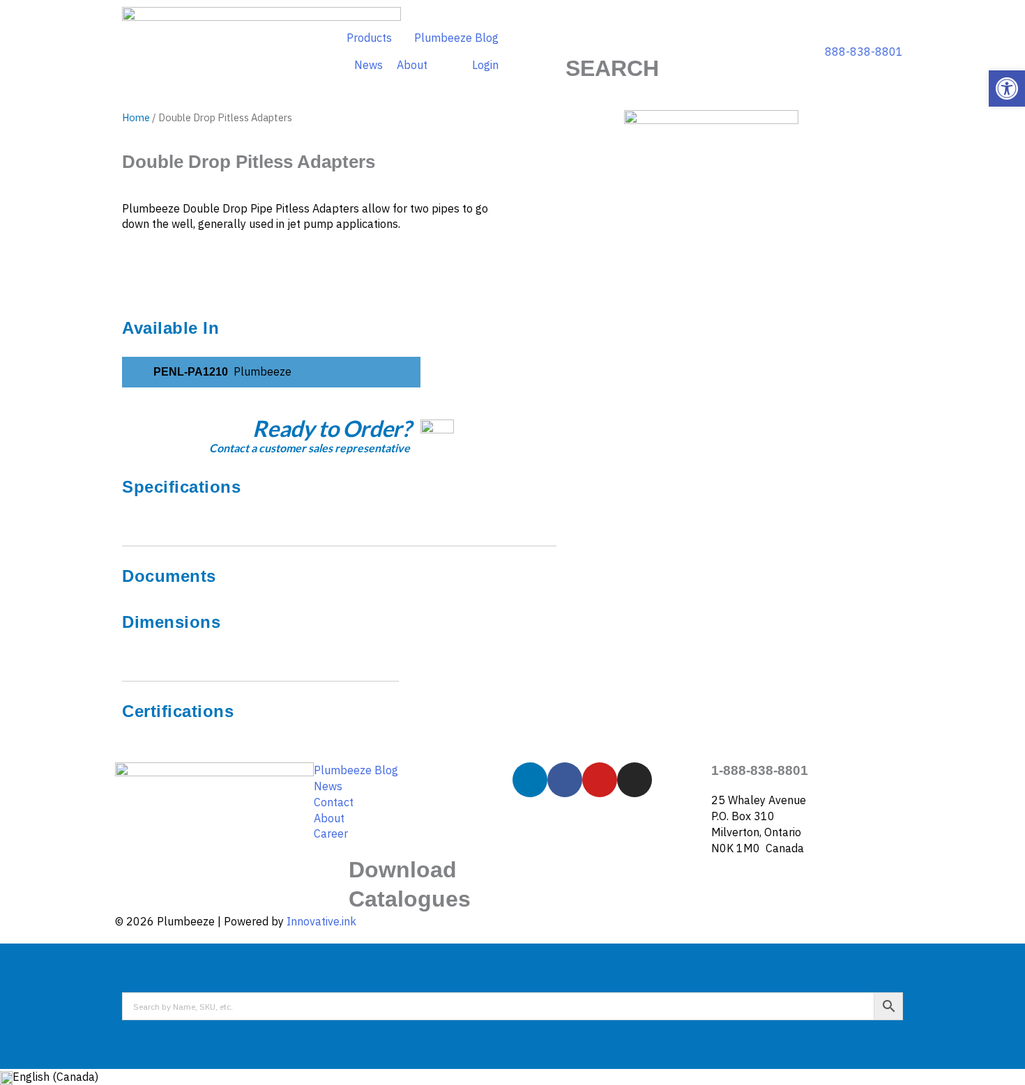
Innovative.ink (321, 921)
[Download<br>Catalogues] (331, 873)
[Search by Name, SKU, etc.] (512, 1006)
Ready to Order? (331, 428)
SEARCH (612, 68)
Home (136, 117)
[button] (1007, 88)
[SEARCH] (612, 37)
